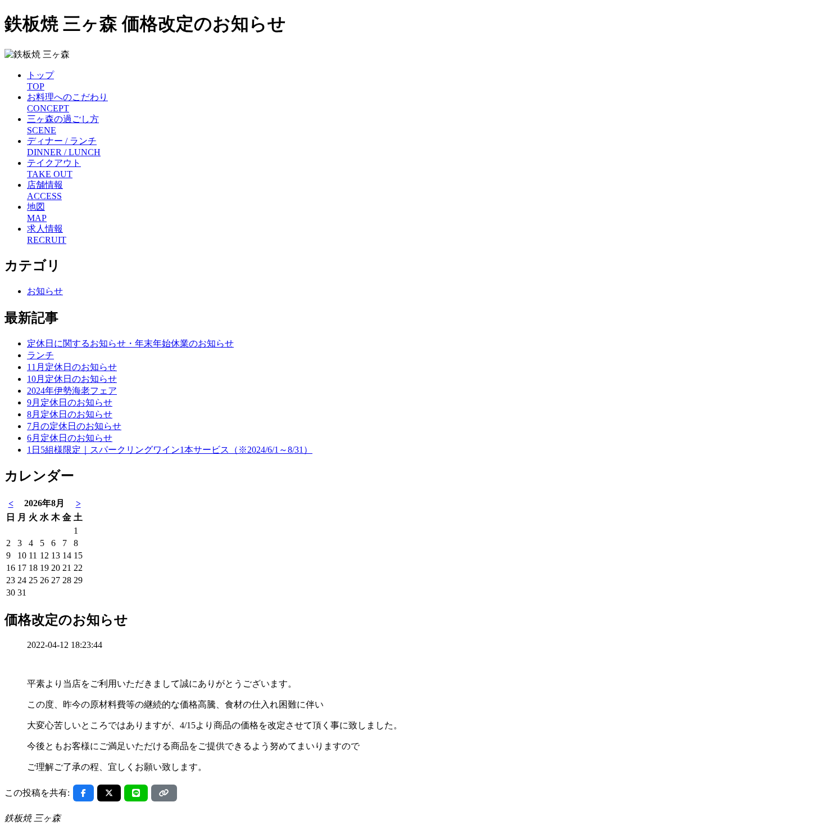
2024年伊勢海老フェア (72, 390)
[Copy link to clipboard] (164, 793)
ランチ (40, 355)
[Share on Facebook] (83, 793)
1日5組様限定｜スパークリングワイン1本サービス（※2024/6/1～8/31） (169, 449)
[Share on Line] (136, 793)
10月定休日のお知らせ (72, 379)
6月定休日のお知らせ (69, 438)
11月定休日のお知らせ (72, 367)
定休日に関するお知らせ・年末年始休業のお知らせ (130, 343)
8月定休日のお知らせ (69, 414)
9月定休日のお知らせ (69, 402)
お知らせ (45, 291)
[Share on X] (109, 793)
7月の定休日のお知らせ (74, 426)
